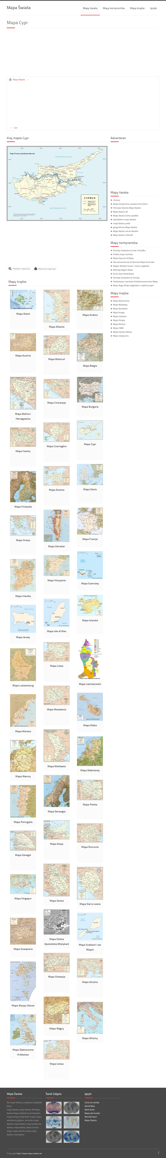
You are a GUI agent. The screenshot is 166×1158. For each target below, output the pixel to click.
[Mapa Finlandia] (23, 501)
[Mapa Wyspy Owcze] (23, 1000)
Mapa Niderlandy (90, 770)
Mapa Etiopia (119, 320)
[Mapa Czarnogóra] (57, 441)
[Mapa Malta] (90, 720)
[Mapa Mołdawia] (57, 761)
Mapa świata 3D (120, 211)
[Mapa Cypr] (57, 219)
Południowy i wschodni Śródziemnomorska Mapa (135, 281)
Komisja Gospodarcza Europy (126, 277)
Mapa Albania (56, 326)
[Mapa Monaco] (23, 726)
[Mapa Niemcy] (23, 771)
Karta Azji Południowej (123, 273)
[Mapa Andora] (90, 309)
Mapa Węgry (56, 1028)
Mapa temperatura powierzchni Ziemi (130, 203)
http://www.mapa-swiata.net (29, 1153)
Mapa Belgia (90, 365)
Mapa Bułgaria (90, 406)
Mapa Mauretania (121, 300)
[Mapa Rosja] (57, 838)
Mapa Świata (19, 7)
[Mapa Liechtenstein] (90, 678)
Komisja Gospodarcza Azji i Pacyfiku (129, 250)
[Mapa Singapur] (23, 893)
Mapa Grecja (23, 540)
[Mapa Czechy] (23, 445)
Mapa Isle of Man (56, 631)
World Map (90, 1106)
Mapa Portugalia (23, 822)
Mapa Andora (90, 315)
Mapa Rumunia (90, 847)
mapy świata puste (121, 223)
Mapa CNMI (118, 328)
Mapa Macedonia (56, 709)
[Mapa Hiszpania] (57, 575)
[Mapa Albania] (57, 321)
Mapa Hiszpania (56, 580)
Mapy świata (90, 8)
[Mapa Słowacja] (57, 971)
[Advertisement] (83, 53)
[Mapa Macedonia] (57, 704)
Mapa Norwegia (56, 811)
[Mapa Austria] (23, 350)
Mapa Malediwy (120, 304)
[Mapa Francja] (90, 533)
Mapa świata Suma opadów (125, 215)
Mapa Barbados (120, 308)
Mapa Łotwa (57, 1064)
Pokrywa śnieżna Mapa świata (127, 207)
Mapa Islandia (90, 620)
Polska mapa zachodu (123, 254)
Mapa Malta (90, 725)
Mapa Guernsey (90, 583)
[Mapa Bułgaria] (90, 401)
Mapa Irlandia (23, 596)
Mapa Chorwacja (56, 402)
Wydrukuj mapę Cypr (47, 268)
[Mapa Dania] (90, 484)
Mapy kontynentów (114, 8)
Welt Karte (90, 1109)
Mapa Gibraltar (56, 546)
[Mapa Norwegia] (57, 806)
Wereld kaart (91, 1116)
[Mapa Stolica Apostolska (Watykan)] (57, 933)
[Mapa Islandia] (90, 615)
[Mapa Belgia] (90, 360)
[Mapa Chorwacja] (57, 397)
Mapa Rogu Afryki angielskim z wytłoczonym (133, 285)
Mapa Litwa (56, 666)
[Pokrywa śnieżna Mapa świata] (71, 1107)
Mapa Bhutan (119, 324)
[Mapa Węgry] (57, 1023)
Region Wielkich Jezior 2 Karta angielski (131, 265)
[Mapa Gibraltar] (57, 541)
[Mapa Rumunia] (90, 841)
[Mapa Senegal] (23, 849)
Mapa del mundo (92, 1113)
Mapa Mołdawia (56, 766)
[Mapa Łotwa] (57, 1058)
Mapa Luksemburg (23, 685)
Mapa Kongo (118, 312)
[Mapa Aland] (23, 308)
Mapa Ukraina (90, 982)
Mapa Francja (90, 539)
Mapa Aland (23, 313)
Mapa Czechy (23, 451)
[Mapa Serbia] (57, 895)
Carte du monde (92, 1102)
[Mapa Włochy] (90, 1033)
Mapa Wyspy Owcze (23, 1005)
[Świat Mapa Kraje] (71, 1122)
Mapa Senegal (23, 855)
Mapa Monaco (23, 731)
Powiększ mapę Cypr (21, 268)
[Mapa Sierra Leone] (90, 898)
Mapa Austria (23, 355)
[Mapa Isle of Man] (57, 626)
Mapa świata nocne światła (125, 231)
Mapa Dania (90, 489)
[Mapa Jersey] (23, 632)
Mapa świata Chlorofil (123, 235)
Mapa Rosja (56, 844)
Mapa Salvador (120, 316)
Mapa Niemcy (23, 776)
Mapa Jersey (23, 637)
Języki (153, 8)
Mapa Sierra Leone (90, 904)
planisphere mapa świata (124, 219)
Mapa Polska (90, 804)
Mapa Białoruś (56, 359)
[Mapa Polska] (90, 799)
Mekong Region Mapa (123, 269)
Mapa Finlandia (23, 506)
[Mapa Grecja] (23, 534)
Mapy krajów (137, 8)
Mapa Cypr (90, 444)
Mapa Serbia (57, 900)
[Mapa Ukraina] (90, 976)
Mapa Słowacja (56, 976)
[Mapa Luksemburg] (23, 680)
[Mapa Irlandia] (23, 590)
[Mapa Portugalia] (23, 816)
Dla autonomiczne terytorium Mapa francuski (133, 262)
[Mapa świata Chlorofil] (71, 1136)
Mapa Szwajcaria (23, 949)
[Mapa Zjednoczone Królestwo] (23, 1044)
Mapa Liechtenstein (90, 684)
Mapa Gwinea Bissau (122, 331)
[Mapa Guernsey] (90, 578)
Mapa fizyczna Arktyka (123, 258)
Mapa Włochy (90, 1038)
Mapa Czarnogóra (56, 446)
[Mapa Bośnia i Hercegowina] (23, 408)
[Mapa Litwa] (57, 660)
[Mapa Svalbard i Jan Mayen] (90, 939)
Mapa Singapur (23, 898)
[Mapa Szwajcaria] (23, 943)
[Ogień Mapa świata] (54, 1136)
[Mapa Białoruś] (57, 353)
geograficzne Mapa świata (125, 227)
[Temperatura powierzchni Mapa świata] (54, 1107)
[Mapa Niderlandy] (90, 765)
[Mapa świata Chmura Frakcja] (54, 1122)
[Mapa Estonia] (57, 484)
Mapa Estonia (56, 490)
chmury (116, 200)
